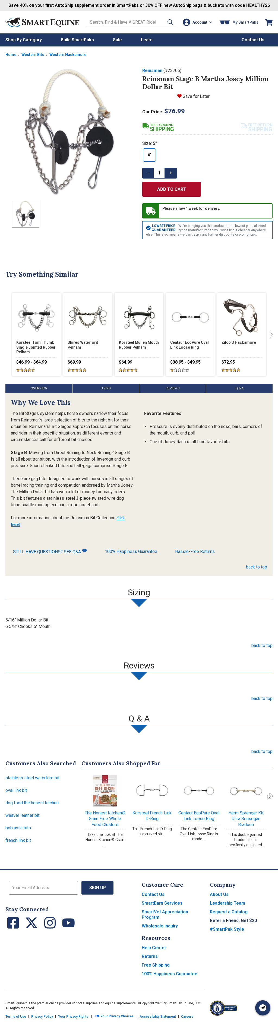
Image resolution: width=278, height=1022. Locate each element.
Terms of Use (15, 1016)
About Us (219, 894)
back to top (256, 567)
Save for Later (196, 96)
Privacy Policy (42, 1016)
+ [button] (170, 173)
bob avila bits (18, 827)
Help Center (154, 947)
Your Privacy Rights (73, 1016)
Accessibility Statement (158, 1016)
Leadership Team (227, 903)
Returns (150, 956)
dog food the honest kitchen (32, 802)
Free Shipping (156, 965)
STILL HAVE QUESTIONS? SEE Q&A (47, 551)
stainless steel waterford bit (32, 777)
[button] (170, 22)
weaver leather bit (22, 815)
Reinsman (152, 70)
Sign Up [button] (97, 887)
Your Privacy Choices (117, 1016)
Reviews (172, 388)
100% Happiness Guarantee (131, 551)
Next (270, 796)
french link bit (18, 840)
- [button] (148, 173)
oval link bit (16, 790)
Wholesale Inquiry (160, 926)
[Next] (270, 334)
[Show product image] (69, 131)
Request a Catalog (229, 911)
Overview (39, 388)
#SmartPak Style (227, 929)
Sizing (106, 388)
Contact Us (153, 894)
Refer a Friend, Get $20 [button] (233, 920)
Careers (187, 1016)
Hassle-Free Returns (195, 551)
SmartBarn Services (162, 903)
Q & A (239, 388)
